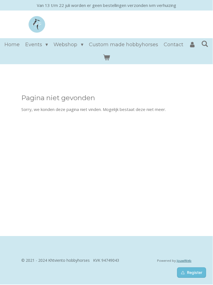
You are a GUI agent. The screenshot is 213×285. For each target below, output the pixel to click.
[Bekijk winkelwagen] (106, 57)
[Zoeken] (205, 44)
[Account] (192, 44)
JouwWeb (184, 260)
